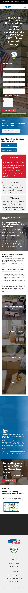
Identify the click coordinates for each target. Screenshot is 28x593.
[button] (25, 7)
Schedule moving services (8, 244)
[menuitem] (14, 575)
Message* (5, 87)
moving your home (15, 229)
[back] (4, 32)
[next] (23, 32)
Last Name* (6, 72)
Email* (4, 77)
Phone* (4, 82)
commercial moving (7, 271)
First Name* (6, 67)
